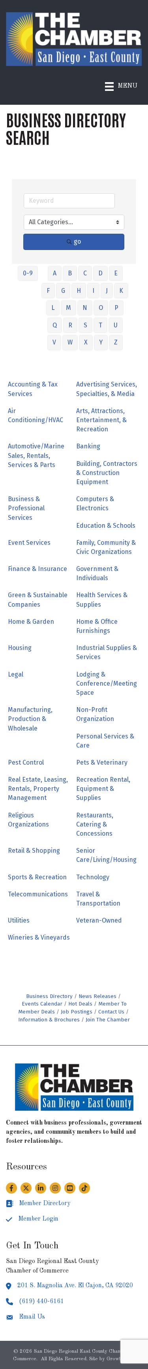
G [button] (63, 290)
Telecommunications (38, 894)
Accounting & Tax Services (33, 389)
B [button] (70, 273)
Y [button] (101, 342)
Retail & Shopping (34, 850)
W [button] (70, 342)
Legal (15, 674)
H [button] (79, 290)
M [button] (68, 307)
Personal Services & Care (105, 741)
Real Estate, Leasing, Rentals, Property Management (38, 789)
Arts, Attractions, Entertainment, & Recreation (101, 420)
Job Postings (76, 1011)
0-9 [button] (28, 273)
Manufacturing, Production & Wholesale (30, 719)
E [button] (116, 273)
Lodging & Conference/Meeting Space (106, 683)
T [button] (100, 325)
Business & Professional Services (26, 508)
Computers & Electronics (95, 503)
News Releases (97, 996)
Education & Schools (105, 525)
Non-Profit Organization (95, 714)
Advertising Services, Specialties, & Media (106, 389)
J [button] (107, 290)
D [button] (100, 273)
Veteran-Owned (99, 920)
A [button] (54, 273)
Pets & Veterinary (101, 762)
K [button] (121, 290)
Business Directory (49, 996)
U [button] (116, 325)
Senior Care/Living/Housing (106, 855)
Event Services (29, 542)
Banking (88, 446)
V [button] (54, 342)
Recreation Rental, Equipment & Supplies (103, 789)
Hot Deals (80, 1003)
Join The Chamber (108, 1019)
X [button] (86, 342)
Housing (20, 648)
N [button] (84, 307)
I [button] (93, 290)
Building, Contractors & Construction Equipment (106, 473)
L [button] (52, 307)
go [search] (77, 241)
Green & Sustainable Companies (37, 599)
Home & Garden (31, 621)
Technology (92, 877)
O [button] (101, 307)
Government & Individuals (97, 573)
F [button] (48, 290)
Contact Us (111, 1011)
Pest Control (26, 762)
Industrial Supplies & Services (106, 652)
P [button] (116, 307)
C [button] (85, 273)
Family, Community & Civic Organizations (106, 547)
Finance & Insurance (37, 569)
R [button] (70, 325)
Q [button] (54, 325)
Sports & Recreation (37, 877)
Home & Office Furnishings (97, 626)
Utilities (19, 920)
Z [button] (116, 342)
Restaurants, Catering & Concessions (94, 824)
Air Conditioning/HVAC (35, 415)
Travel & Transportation (98, 898)
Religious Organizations (28, 819)
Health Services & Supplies (101, 599)
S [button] (85, 325)
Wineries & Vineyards (39, 937)
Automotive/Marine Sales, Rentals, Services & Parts (36, 455)
